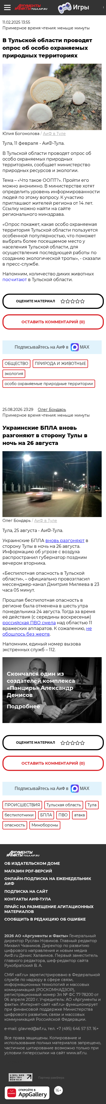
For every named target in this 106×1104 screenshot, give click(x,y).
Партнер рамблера (51, 1077)
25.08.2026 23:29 (17, 409)
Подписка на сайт (26, 891)
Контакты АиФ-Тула (27, 899)
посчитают (14, 279)
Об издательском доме (32, 863)
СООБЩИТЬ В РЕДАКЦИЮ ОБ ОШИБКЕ (45, 919)
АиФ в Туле (54, 133)
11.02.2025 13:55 (16, 22)
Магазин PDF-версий (28, 871)
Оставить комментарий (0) (53, 321)
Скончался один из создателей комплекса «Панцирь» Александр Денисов (41, 684)
